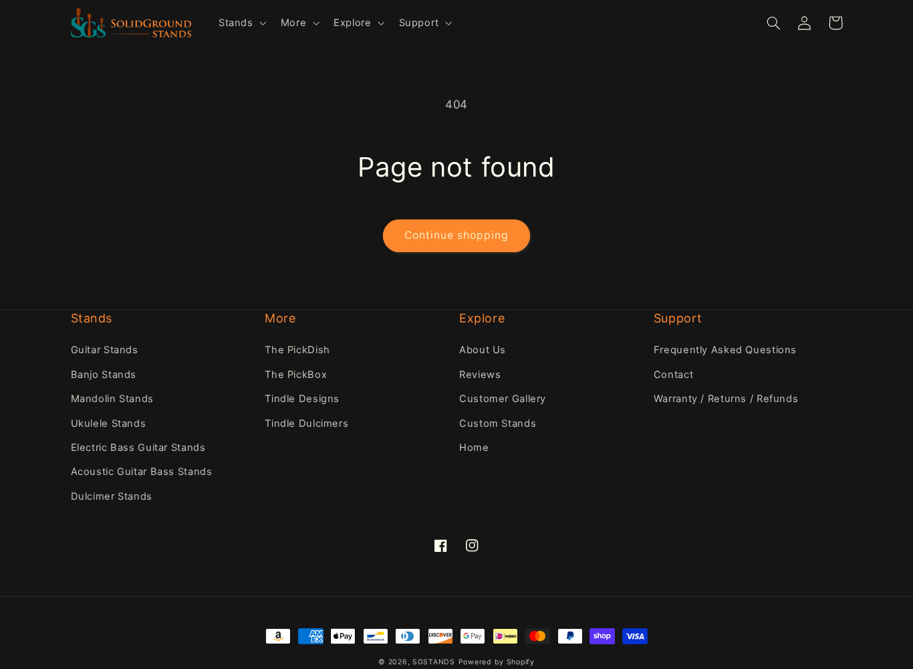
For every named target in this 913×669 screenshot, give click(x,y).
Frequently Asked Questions (725, 350)
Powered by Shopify (497, 662)
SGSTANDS (433, 662)
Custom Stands (497, 423)
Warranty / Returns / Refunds (726, 399)
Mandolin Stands (112, 399)
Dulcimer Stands (111, 496)
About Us (482, 350)
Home (474, 448)
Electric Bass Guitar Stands (138, 448)
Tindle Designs (302, 399)
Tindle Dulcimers (306, 423)
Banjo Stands (104, 375)
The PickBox (296, 375)
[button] (241, 22)
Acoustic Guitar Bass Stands (142, 472)
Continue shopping (456, 235)
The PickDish (297, 350)
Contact (673, 375)
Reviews (480, 375)
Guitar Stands (104, 350)
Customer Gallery (502, 399)
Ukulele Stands (108, 423)
